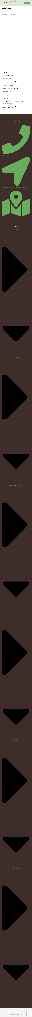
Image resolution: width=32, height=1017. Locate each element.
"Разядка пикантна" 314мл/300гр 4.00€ (23, 59)
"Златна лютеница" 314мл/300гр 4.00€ (23, 35)
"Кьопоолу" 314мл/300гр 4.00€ (7, 59)
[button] (4, 2)
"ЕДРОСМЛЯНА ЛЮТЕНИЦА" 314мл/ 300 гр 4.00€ (8, 36)
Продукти (27, 2)
